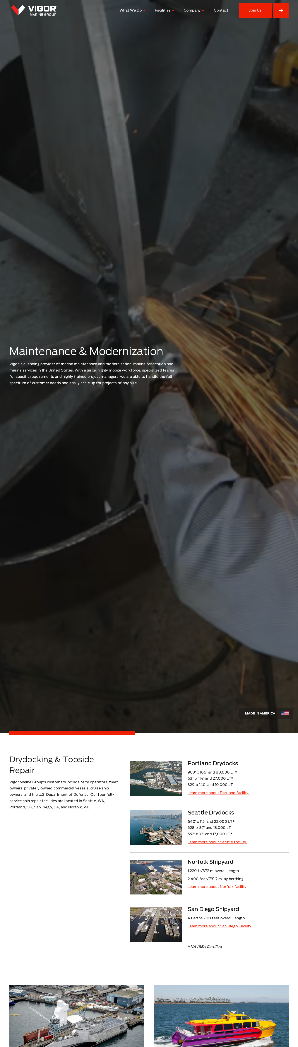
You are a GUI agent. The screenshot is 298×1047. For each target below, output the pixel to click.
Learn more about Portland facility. (218, 793)
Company (192, 10)
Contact (221, 10)
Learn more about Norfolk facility (217, 887)
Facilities (163, 10)
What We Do (131, 10)
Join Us (255, 10)
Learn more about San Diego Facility (219, 926)
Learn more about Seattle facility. (217, 842)
